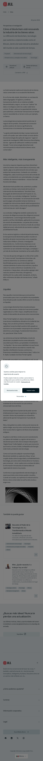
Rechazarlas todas (12, 390)
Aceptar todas (31, 390)
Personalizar (21, 396)
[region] (21, 380)
